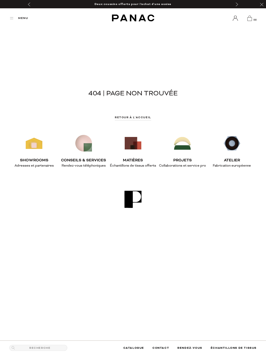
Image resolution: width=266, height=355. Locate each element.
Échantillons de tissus (234, 348)
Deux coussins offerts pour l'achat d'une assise (133, 4)
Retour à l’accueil (133, 117)
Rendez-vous (189, 348)
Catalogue (133, 348)
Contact (160, 348)
